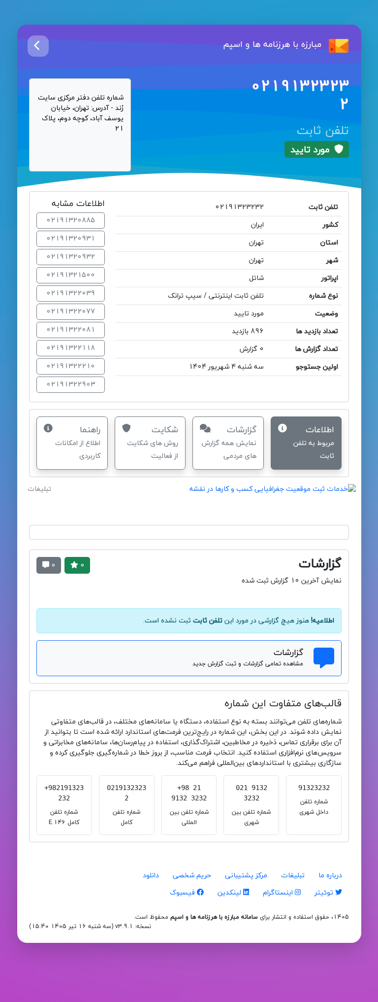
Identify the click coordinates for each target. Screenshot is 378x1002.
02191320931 (70, 238)
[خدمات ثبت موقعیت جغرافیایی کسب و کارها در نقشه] (189, 499)
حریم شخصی (192, 875)
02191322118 (70, 348)
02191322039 (70, 293)
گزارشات (229, 442)
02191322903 (70, 384)
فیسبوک (183, 893)
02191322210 (70, 366)
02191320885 (70, 220)
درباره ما (330, 875)
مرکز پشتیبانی (246, 875)
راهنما (77, 442)
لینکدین (230, 893)
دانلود (151, 875)
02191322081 (70, 330)
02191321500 (70, 275)
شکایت (152, 442)
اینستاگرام (279, 893)
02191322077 (70, 311)
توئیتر (325, 893)
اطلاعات (313, 442)
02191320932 (70, 257)
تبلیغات (293, 875)
